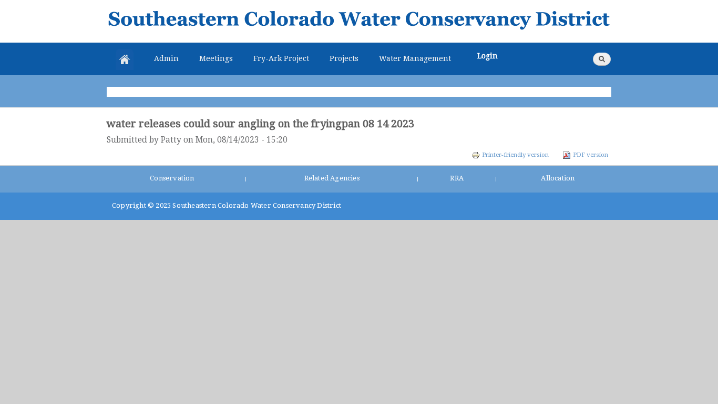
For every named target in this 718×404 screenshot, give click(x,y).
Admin (166, 58)
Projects (344, 58)
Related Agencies (332, 178)
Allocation (558, 178)
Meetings (216, 58)
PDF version (590, 154)
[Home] (359, 21)
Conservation (172, 178)
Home (125, 59)
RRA (457, 178)
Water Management (415, 58)
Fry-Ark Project (281, 58)
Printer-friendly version (515, 154)
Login (487, 56)
